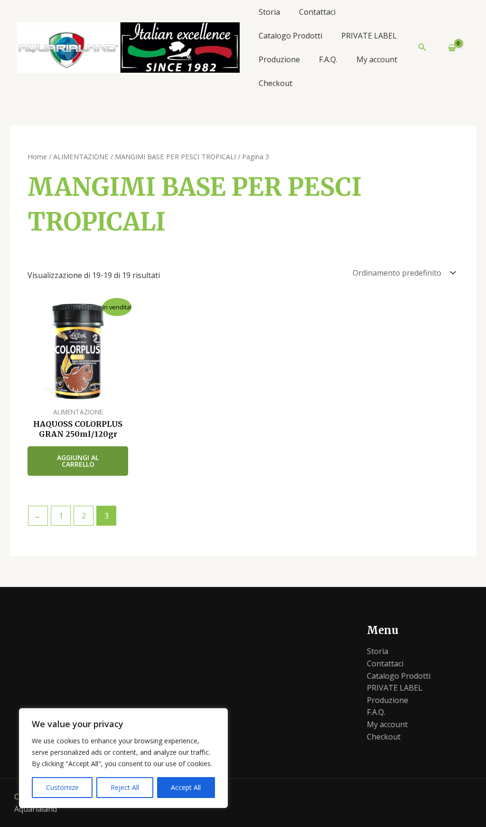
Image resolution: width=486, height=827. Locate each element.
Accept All (186, 787)
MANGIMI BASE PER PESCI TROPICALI (175, 156)
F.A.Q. (328, 59)
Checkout (275, 83)
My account (376, 59)
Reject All (125, 787)
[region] (123, 758)
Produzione (279, 59)
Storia (269, 12)
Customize (62, 787)
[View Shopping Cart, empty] (448, 47)
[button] (422, 47)
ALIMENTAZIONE (81, 156)
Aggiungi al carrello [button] (78, 461)
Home (37, 156)
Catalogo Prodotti (290, 35)
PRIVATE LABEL (369, 35)
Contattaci (317, 12)
